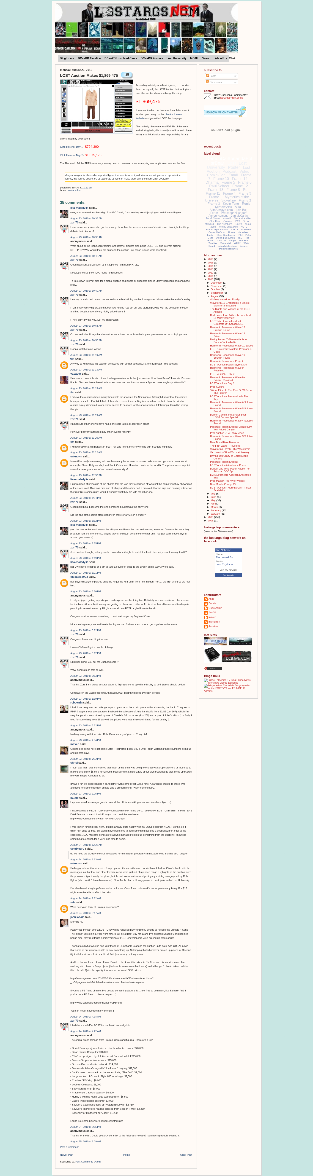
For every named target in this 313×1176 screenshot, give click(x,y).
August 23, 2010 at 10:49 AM (86, 290)
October (216, 289)
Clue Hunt (214, 221)
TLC (240, 237)
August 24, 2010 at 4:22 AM (85, 1031)
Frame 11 (213, 193)
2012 (211, 272)
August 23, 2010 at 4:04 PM (85, 740)
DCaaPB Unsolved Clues (120, 58)
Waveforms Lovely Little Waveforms (230, 449)
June (214, 497)
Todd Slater (213, 218)
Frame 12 (240, 186)
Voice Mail (225, 243)
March (215, 507)
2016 (211, 259)
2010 (211, 279)
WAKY (237, 243)
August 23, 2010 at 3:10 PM (85, 591)
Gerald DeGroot (217, 232)
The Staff (244, 240)
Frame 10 (221, 179)
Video (244, 171)
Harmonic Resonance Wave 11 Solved (231, 345)
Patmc (74, 797)
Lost (231, 163)
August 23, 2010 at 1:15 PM (85, 543)
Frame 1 (215, 197)
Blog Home (67, 58)
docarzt (243, 246)
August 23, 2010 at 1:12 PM (85, 520)
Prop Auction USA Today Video (227, 433)
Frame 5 (228, 182)
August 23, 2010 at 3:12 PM (85, 630)
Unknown (76, 456)
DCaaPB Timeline (89, 58)
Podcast (229, 171)
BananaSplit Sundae (217, 229)
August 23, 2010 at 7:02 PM (85, 758)
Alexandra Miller (242, 218)
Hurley (231, 232)
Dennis (212, 603)
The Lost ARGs (224, 557)
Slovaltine (228, 200)
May (213, 500)
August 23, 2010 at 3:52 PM (85, 725)
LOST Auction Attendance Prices (228, 465)
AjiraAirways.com (221, 210)
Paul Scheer (219, 186)
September (217, 292)
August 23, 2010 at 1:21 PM (85, 572)
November (217, 286)
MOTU (194, 58)
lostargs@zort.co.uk (231, 97)
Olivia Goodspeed (226, 235)
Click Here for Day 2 (71, 155)
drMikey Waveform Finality (225, 299)
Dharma (212, 182)
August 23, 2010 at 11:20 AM (86, 437)
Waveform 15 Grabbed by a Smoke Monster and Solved (230, 304)
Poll (246, 190)
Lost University (177, 58)
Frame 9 (245, 193)
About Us (221, 58)
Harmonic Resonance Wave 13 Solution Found (227, 328)
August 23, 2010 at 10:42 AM (86, 256)
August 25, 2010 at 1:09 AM (85, 1141)
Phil (240, 235)
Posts (212, 76)
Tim (72, 359)
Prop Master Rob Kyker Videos (227, 480)
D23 (237, 221)
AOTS (244, 227)
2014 (211, 266)
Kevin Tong (231, 203)
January (216, 513)
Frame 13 (215, 190)
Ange (211, 598)
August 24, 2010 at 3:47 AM (85, 913)
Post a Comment (69, 1147)
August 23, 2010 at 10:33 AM (86, 218)
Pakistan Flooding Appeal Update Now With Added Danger (231, 428)
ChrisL (74, 762)
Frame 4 (229, 193)
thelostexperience (228, 248)
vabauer (75, 373)
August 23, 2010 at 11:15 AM (86, 388)
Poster (234, 167)
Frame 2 (245, 200)
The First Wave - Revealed (225, 445)
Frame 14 (239, 179)
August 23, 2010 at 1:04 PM (85, 498)
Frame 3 (214, 203)
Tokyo (238, 224)
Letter (214, 213)
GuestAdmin (215, 608)
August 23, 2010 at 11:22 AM (86, 452)
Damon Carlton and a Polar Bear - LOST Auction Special (229, 416)
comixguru (77, 848)
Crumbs (227, 221)
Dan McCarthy (239, 215)
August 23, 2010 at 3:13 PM (85, 675)
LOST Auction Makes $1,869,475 (89, 75)
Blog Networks (228, 575)
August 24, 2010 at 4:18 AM (85, 1016)
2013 (211, 269)
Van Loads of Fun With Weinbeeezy (230, 452)
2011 (211, 276)
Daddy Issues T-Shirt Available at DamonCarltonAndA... (228, 341)
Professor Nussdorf (234, 213)
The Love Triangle (226, 240)
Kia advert (243, 232)
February (216, 510)
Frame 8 (233, 190)
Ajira (238, 207)
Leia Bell (241, 210)
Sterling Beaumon (225, 237)
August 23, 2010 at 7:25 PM (85, 793)
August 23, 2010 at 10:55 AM (86, 340)
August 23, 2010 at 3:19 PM (85, 698)
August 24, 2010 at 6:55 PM (85, 1126)
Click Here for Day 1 (71, 146)
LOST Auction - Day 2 (222, 374)
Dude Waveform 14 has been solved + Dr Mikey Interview (231, 316)
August (215, 296)
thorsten (213, 626)
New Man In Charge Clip (223, 484)
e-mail (227, 218)
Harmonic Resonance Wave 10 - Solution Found (228, 356)
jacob (213, 226)
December (217, 282)
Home (126, 1154)
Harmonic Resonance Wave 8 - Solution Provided (227, 378)
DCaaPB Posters (152, 58)
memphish (214, 621)
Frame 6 (245, 182)
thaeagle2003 (79, 576)
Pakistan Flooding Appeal (224, 461)
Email (233, 175)
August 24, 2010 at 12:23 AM (86, 844)
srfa (73, 902)
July (213, 493)
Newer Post (66, 1154)
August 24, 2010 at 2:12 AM (85, 898)
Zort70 (74, 222)
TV (223, 564)
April (213, 503)
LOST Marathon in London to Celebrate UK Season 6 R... (227, 322)
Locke (210, 235)
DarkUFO (246, 229)
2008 (211, 520)
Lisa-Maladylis (79, 207)
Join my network (228, 570)
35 (127, 74)
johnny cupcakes (228, 226)
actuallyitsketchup (227, 246)
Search (206, 58)
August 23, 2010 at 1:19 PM (85, 558)
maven (74, 744)
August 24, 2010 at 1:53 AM (85, 859)
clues (248, 224)
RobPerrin (76, 702)
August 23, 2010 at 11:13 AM (86, 369)
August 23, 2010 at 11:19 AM (86, 415)
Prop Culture (217, 386)
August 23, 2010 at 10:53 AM (86, 325)
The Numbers (224, 224)
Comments (215, 82)
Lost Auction (74, 190)
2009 (211, 517)
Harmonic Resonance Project (226, 361)
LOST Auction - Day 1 (222, 383)
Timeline (213, 243)
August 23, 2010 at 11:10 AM (86, 355)
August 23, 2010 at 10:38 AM (86, 237)
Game (229, 564)
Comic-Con (216, 175)
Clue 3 (234, 229)
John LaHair (77, 917)
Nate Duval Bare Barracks (224, 442)
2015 (211, 262)
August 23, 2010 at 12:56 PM (86, 475)
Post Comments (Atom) (88, 1161)
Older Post (186, 1154)
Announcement (218, 215)
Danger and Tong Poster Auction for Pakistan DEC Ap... (230, 470)
